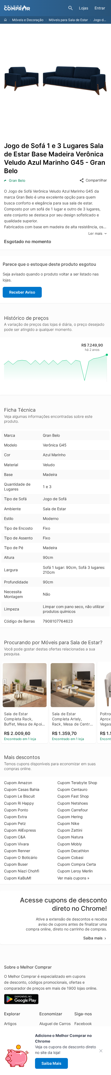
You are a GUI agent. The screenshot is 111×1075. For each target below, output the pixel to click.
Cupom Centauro (72, 789)
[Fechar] (102, 1051)
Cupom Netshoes (72, 803)
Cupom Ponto (16, 810)
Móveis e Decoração (27, 20)
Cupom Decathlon (73, 850)
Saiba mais (93, 938)
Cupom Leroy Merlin (75, 871)
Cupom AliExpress (20, 830)
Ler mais (95, 233)
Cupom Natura (70, 837)
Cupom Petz (15, 823)
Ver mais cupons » (73, 878)
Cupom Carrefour (72, 810)
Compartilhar (96, 180)
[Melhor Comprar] (34, 8)
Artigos (10, 1023)
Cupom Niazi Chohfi (21, 871)
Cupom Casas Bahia (21, 789)
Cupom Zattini (69, 830)
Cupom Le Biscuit (19, 796)
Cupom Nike (68, 823)
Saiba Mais (51, 1063)
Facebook (83, 1023)
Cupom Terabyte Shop (77, 782)
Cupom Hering (70, 816)
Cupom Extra (15, 816)
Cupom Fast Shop (73, 796)
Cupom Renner (17, 850)
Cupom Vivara (16, 844)
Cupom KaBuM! (17, 878)
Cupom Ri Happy (19, 803)
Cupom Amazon (18, 782)
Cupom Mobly (69, 844)
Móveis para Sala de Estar (68, 20)
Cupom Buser (16, 864)
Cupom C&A (14, 837)
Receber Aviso (22, 292)
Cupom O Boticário (20, 857)
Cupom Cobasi (70, 857)
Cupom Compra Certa (76, 864)
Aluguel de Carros (55, 1023)
